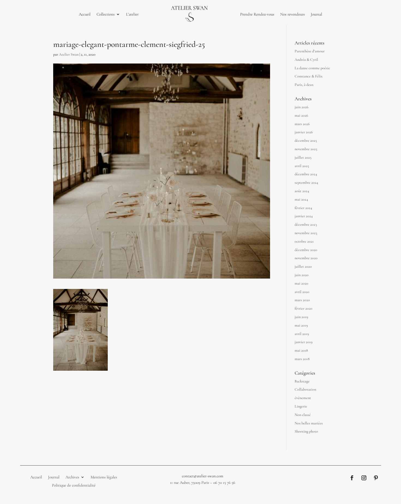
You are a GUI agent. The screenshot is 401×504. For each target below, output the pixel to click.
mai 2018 (301, 350)
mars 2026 (302, 124)
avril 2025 (302, 166)
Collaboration (305, 389)
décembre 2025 (306, 140)
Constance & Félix (308, 76)
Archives (72, 477)
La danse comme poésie (312, 68)
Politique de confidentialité (73, 485)
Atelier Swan (69, 54)
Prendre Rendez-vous (257, 14)
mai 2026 (301, 115)
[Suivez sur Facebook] (352, 478)
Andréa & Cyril (306, 59)
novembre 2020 (306, 258)
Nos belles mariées (309, 423)
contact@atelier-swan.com (202, 475)
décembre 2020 (306, 250)
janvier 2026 (304, 132)
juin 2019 (301, 317)
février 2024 (303, 208)
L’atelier (132, 14)
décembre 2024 (306, 174)
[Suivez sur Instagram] (364, 478)
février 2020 (303, 308)
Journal (316, 14)
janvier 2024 (304, 216)
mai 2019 (301, 325)
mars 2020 (302, 300)
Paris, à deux (304, 84)
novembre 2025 (306, 149)
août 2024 (302, 191)
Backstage (302, 381)
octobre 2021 (304, 241)
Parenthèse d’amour (310, 51)
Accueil (85, 14)
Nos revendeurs (292, 14)
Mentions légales (104, 477)
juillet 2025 (303, 157)
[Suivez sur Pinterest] (376, 478)
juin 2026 (302, 107)
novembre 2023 (306, 233)
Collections (106, 14)
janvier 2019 (304, 342)
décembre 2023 (306, 224)
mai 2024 (301, 199)
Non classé (303, 414)
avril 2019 (302, 333)
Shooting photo (306, 431)
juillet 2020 (303, 266)
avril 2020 (302, 291)
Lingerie (301, 406)
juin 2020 (302, 275)
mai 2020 (301, 283)
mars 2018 (302, 359)
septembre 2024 (306, 182)
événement (303, 398)
